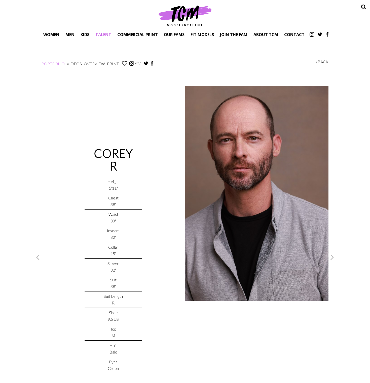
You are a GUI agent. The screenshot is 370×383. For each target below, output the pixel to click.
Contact (294, 34)
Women (51, 34)
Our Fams (174, 34)
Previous (38, 257)
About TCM (265, 34)
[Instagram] (312, 34)
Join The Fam (233, 34)
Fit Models (202, 34)
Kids (85, 34)
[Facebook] (327, 34)
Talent (103, 34)
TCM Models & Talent (185, 15)
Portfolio (53, 63)
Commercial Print (137, 34)
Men (70, 34)
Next (332, 257)
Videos (74, 63)
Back (322, 61)
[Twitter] (319, 34)
